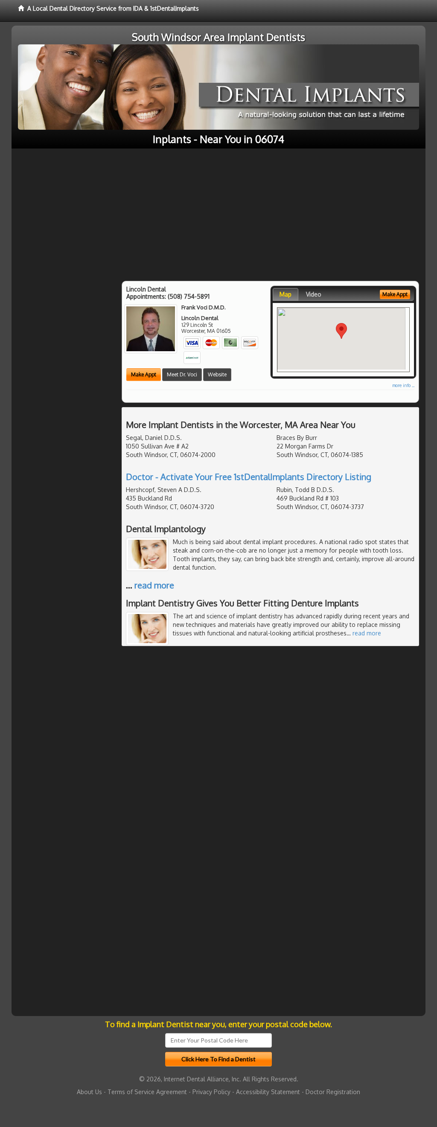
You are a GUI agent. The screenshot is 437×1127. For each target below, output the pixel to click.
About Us (89, 1091)
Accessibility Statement (268, 1091)
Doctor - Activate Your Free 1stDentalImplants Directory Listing (248, 476)
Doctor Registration (333, 1091)
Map (285, 294)
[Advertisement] (218, 212)
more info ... (403, 385)
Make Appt (143, 374)
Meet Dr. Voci (182, 374)
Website (217, 374)
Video (313, 294)
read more (154, 585)
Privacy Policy (211, 1091)
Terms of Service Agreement (147, 1091)
